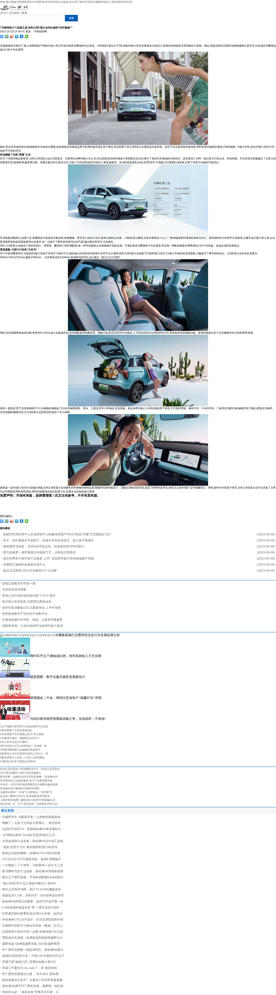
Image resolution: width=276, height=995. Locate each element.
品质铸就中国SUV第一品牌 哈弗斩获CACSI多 (32, 931)
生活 (60, 1)
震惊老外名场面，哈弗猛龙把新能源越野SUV (32, 937)
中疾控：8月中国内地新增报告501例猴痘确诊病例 (29, 784)
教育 (92, 1)
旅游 (55, 1)
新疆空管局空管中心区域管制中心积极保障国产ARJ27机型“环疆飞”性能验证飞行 (57, 534)
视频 (13, 1)
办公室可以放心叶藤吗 (13, 741)
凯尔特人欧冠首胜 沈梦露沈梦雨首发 (26, 601)
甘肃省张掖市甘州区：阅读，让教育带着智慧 (32, 619)
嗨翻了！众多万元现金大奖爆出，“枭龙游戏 (31, 823)
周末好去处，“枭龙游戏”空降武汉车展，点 (30, 992)
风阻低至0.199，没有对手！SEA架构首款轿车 (33, 895)
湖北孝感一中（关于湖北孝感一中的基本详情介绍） (30, 803)
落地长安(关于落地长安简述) (18, 761)
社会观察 (14, 12)
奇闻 (124, 1)
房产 (77, 1)
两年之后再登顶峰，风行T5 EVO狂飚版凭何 (31, 889)
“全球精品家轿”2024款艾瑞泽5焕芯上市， (30, 835)
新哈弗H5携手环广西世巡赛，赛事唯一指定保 (32, 986)
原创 (29, 1)
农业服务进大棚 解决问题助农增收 (19, 788)
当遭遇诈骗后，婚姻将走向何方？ (20, 738)
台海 (129, 1)
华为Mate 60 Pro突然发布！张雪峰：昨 (23, 745)
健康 (97, 1)
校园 (66, 1)
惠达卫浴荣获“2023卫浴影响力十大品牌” (30, 570)
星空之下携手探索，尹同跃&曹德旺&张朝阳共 (32, 877)
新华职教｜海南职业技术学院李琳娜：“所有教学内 (29, 776)
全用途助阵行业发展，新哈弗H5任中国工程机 (32, 841)
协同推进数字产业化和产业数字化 (24, 613)
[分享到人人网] (22, 36)
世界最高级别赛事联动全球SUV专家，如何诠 (32, 913)
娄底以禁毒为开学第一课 (18, 583)
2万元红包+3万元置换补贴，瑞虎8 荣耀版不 (31, 859)
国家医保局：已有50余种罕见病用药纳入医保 (32, 625)
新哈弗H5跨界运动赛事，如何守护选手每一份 (32, 901)
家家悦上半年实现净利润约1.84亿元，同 (24, 753)
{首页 (3, 12)
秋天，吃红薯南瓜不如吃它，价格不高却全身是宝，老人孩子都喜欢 (48, 540)
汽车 (87, 1)
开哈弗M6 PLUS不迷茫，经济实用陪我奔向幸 (32, 919)
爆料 (40, 1)
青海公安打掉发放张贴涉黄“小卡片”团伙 (29, 595)
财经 (82, 1)
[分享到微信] (26, 36)
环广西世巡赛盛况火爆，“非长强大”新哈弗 (30, 974)
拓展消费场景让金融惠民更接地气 (20, 749)
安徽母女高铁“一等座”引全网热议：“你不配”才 (26, 792)
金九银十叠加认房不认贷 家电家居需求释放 (25, 796)
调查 (24, 1)
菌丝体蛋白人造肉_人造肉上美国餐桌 (22, 757)
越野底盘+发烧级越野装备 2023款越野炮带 (31, 943)
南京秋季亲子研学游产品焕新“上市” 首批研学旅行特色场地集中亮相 (48, 558)
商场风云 (105, 1)
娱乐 (71, 1)
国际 (119, 1)
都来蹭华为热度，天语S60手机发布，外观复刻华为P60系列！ (44, 546)
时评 (35, 1)
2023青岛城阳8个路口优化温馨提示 (20, 772)
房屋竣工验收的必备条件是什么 (24, 564)
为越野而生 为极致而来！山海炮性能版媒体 (31, 817)
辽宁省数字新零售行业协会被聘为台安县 (24, 726)
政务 (45, 1)
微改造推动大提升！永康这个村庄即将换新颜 (32, 980)
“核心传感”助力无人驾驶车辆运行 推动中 (29, 883)
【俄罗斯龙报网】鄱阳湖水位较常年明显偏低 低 (27, 800)
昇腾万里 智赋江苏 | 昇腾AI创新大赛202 (29, 962)
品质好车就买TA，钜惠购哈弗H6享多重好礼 (31, 829)
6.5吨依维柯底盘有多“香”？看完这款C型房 (30, 907)
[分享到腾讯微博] (17, 36)
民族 (2, 1)
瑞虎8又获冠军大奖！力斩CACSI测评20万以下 (33, 955)
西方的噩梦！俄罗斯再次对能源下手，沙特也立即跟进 (39, 552)
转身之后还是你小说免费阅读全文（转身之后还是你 (30, 768)
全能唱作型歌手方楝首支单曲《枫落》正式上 (32, 925)
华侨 (50, 1)
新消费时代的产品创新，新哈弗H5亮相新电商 (32, 871)
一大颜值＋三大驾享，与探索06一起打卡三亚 (32, 865)
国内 (113, 1)
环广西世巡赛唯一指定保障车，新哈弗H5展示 (32, 949)
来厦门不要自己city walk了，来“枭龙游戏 (29, 968)
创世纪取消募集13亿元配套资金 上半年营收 (31, 607)
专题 (18, 1)
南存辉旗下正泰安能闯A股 (16, 730)
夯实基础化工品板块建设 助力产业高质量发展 (26, 780)
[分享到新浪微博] (12, 36)
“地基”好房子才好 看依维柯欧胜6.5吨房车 (30, 847)
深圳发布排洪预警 (14, 589)
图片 (8, 1)
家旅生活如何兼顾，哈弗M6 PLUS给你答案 (31, 853)
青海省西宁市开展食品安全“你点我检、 (23, 734)
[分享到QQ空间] (7, 36)
